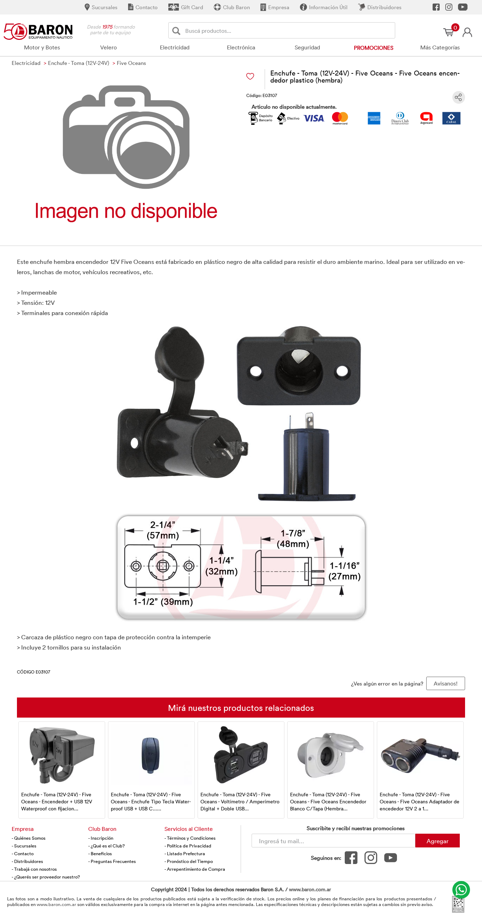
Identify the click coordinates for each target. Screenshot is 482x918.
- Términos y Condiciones (190, 838)
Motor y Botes (42, 47)
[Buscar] (177, 30)
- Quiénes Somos (29, 838)
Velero (108, 47)
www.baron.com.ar (310, 889)
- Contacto (23, 853)
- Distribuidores (27, 861)
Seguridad (307, 47)
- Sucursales (24, 845)
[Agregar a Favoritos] (250, 76)
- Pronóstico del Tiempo (188, 861)
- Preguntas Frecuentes (112, 861)
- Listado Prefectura (184, 853)
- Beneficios (100, 853)
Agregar (437, 841)
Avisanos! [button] (446, 683)
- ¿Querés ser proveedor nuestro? (46, 877)
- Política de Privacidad (187, 845)
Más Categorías (440, 47)
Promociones (373, 47)
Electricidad (174, 47)
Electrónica (241, 47)
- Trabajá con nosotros (34, 869)
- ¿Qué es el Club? (106, 845)
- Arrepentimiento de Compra (194, 869)
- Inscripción (100, 838)
